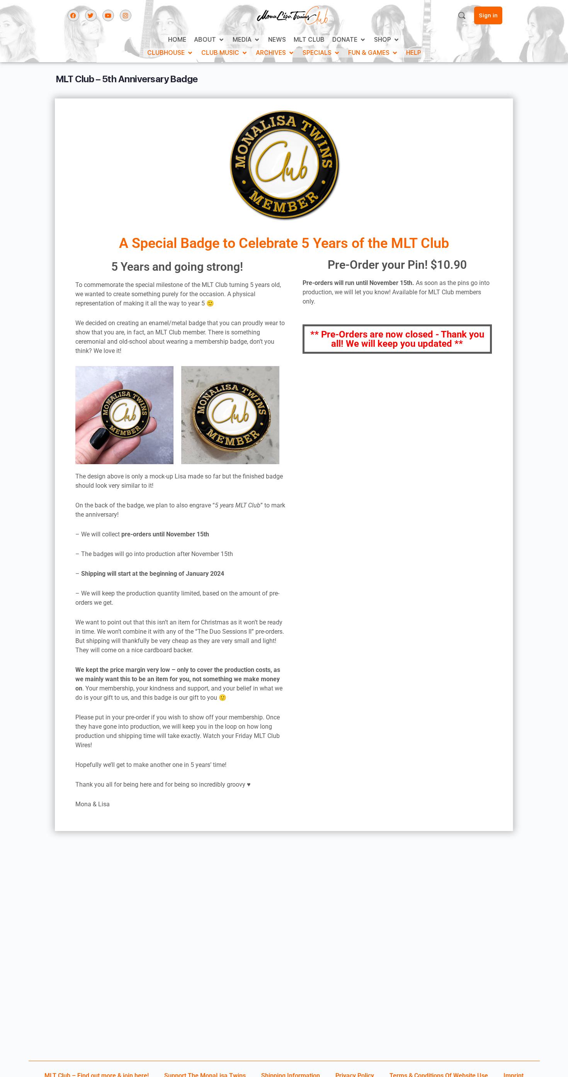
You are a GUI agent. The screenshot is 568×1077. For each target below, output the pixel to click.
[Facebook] (73, 15)
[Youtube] (108, 15)
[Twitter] (91, 15)
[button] (209, 39)
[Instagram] (125, 15)
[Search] (461, 15)
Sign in (488, 15)
